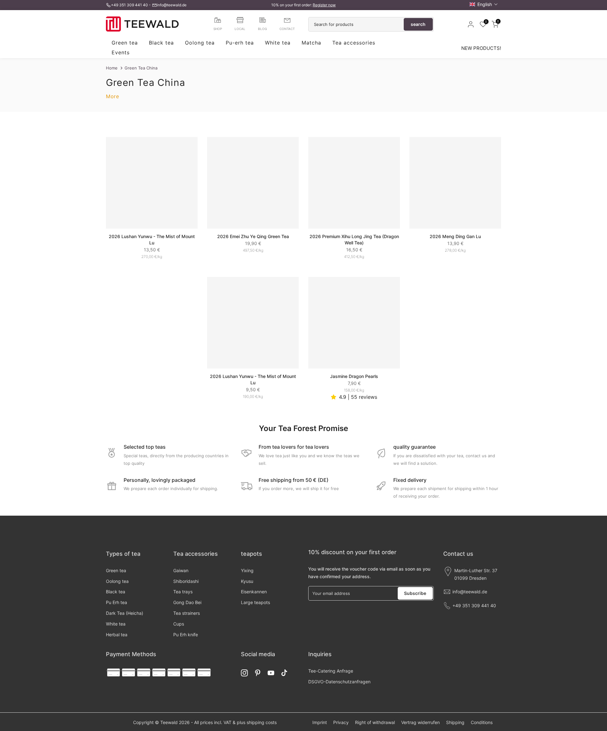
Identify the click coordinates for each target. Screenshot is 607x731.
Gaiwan (180, 570)
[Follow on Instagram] (244, 672)
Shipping (455, 722)
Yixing (247, 570)
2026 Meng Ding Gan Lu (455, 236)
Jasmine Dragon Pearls (354, 376)
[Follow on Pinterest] (257, 672)
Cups (178, 623)
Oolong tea (200, 43)
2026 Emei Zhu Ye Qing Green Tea (253, 236)
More (112, 96)
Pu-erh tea (240, 43)
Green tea (125, 43)
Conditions (482, 722)
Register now (324, 5)
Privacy (341, 722)
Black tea (161, 43)
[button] (483, 4)
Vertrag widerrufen (420, 722)
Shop (217, 29)
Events (121, 53)
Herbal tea (116, 634)
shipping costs (262, 722)
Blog (262, 29)
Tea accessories (353, 43)
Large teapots (255, 602)
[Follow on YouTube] (270, 672)
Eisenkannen (254, 591)
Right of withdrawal (375, 722)
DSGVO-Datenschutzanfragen (339, 681)
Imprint (319, 722)
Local (240, 29)
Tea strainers (186, 613)
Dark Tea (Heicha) (124, 613)
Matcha (311, 43)
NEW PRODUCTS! (481, 48)
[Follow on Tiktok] (284, 672)
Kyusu (247, 581)
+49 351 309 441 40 (129, 5)
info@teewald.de (172, 5)
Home (112, 67)
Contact (287, 29)
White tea (278, 43)
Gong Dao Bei (187, 602)
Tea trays (183, 591)
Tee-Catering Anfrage (330, 671)
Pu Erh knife (185, 634)
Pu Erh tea (116, 602)
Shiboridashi (186, 581)
